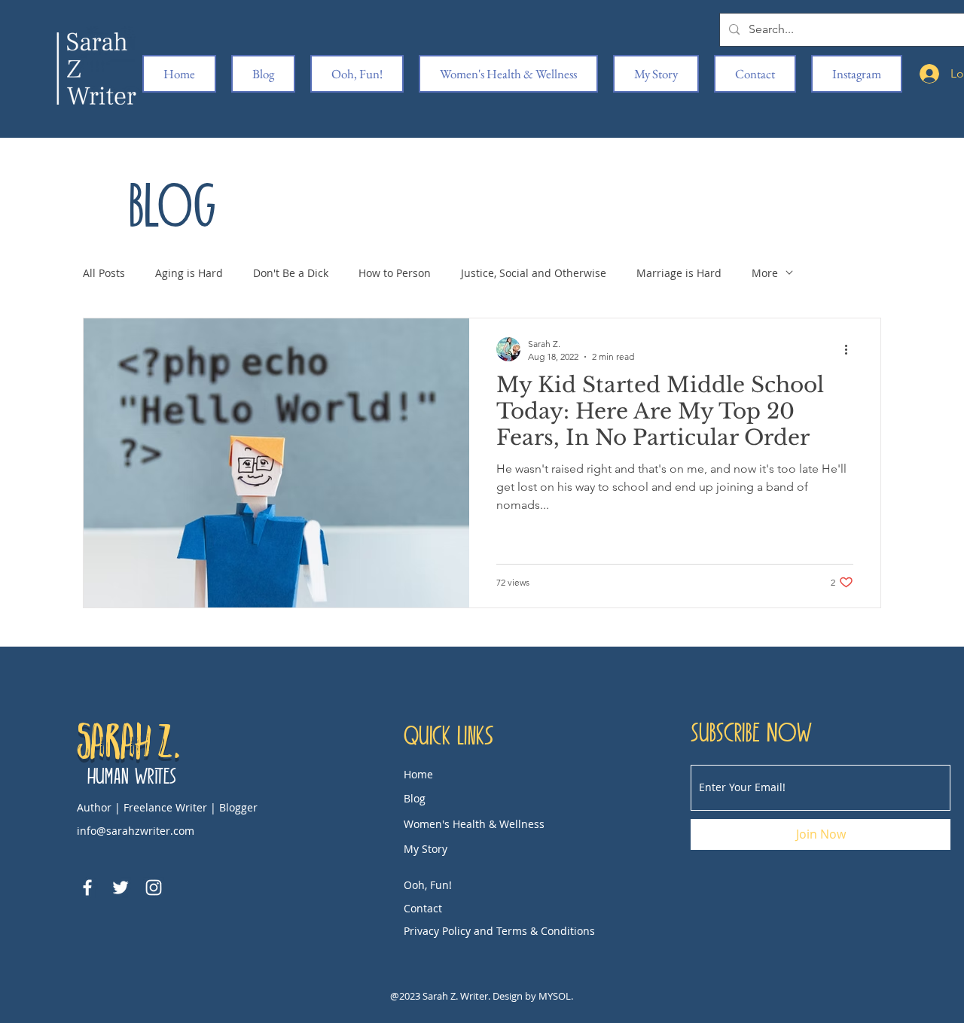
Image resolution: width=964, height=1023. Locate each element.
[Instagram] (153, 887)
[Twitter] (120, 887)
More (765, 272)
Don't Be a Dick (290, 272)
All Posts (104, 272)
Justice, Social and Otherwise (533, 272)
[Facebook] (87, 887)
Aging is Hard (189, 272)
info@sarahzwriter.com (135, 831)
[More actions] (851, 349)
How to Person (394, 272)
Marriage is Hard (678, 272)
